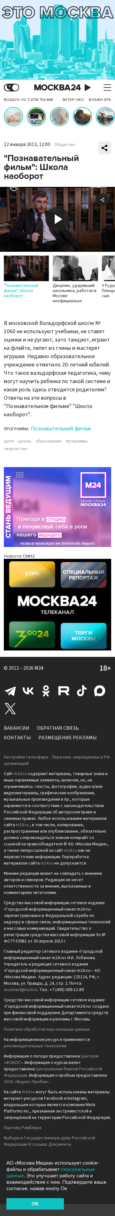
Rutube (63, 690)
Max (99, 690)
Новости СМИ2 (19, 556)
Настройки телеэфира (26, 757)
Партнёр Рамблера (22, 1128)
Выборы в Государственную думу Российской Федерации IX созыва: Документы (49, 1141)
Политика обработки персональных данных (46, 1029)
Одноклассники (46, 690)
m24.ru (20, 774)
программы (77, 441)
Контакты (17, 737)
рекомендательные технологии (35, 1046)
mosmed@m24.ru (20, 990)
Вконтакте (28, 690)
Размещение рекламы (67, 737)
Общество (64, 145)
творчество (15, 449)
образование (48, 441)
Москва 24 (57, 87)
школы (24, 441)
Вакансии (16, 728)
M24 (38, 668)
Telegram (10, 690)
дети (9, 441)
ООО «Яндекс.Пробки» (26, 1082)
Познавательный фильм (61, 429)
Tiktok (81, 690)
